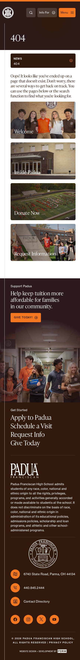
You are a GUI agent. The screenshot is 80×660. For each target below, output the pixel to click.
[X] (41, 619)
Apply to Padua (31, 417)
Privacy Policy (61, 642)
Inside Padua (27, 172)
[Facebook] (15, 619)
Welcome (23, 131)
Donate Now (27, 212)
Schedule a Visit (31, 425)
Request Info (28, 434)
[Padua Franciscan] (4, 12)
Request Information (35, 253)
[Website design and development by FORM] (43, 651)
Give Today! (23, 317)
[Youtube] (54, 619)
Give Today (25, 442)
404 (17, 64)
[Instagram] (28, 619)
